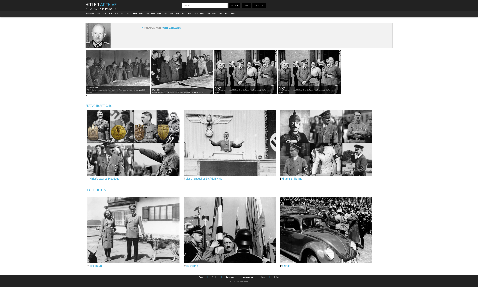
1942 (214, 13)
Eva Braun (94, 266)
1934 (165, 13)
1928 (129, 13)
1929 (135, 13)
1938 (189, 13)
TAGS (246, 5)
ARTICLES (259, 5)
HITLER (101, 4)
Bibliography (230, 277)
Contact (276, 277)
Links (263, 277)
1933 (159, 13)
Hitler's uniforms (291, 179)
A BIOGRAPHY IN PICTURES (101, 9)
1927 (122, 13)
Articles (214, 277)
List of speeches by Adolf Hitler (203, 179)
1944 (227, 13)
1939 (196, 13)
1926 (116, 13)
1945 (233, 13)
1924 (104, 13)
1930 (141, 13)
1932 (153, 13)
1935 (171, 13)
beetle (285, 266)
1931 (147, 13)
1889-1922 (90, 13)
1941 (208, 13)
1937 (183, 13)
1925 (110, 13)
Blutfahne (191, 266)
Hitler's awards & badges (103, 179)
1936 (177, 13)
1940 (202, 13)
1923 (98, 13)
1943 (220, 13)
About (201, 277)
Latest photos (248, 277)
